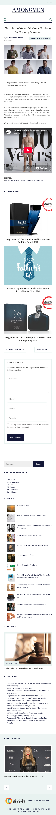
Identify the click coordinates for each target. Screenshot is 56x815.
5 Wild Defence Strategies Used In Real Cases (23, 668)
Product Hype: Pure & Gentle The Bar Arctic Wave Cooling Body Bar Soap (33, 576)
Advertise (28, 809)
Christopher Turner (14, 38)
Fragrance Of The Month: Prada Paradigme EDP (25, 696)
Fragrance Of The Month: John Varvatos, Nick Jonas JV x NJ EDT (28, 339)
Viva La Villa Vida (23, 506)
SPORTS (10, 484)
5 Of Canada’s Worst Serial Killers (29, 535)
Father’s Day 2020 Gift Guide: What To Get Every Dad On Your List (28, 290)
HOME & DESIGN (13, 482)
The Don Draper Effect (25, 555)
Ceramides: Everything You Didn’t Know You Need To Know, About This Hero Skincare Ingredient (27, 699)
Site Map (22, 811)
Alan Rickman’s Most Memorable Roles (31, 604)
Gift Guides (11, 487)
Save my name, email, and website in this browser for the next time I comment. (28, 425)
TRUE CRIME (11, 480)
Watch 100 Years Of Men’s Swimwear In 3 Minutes (24, 180)
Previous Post (16, 350)
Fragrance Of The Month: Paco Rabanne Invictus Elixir (27, 718)
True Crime (11, 663)
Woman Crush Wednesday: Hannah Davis (32, 545)
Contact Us (34, 811)
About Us (17, 809)
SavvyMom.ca (12, 492)
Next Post (42, 350)
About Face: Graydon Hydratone (19, 688)
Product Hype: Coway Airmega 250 (20, 715)
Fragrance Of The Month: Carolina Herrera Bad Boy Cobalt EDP (28, 240)
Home (8, 809)
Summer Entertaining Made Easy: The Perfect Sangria (27, 703)
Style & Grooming (40, 38)
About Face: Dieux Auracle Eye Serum (21, 705)
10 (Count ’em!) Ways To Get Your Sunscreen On (25, 713)
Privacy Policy (42, 809)
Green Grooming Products (27, 565)
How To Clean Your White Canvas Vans (31, 515)
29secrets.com (12, 489)
